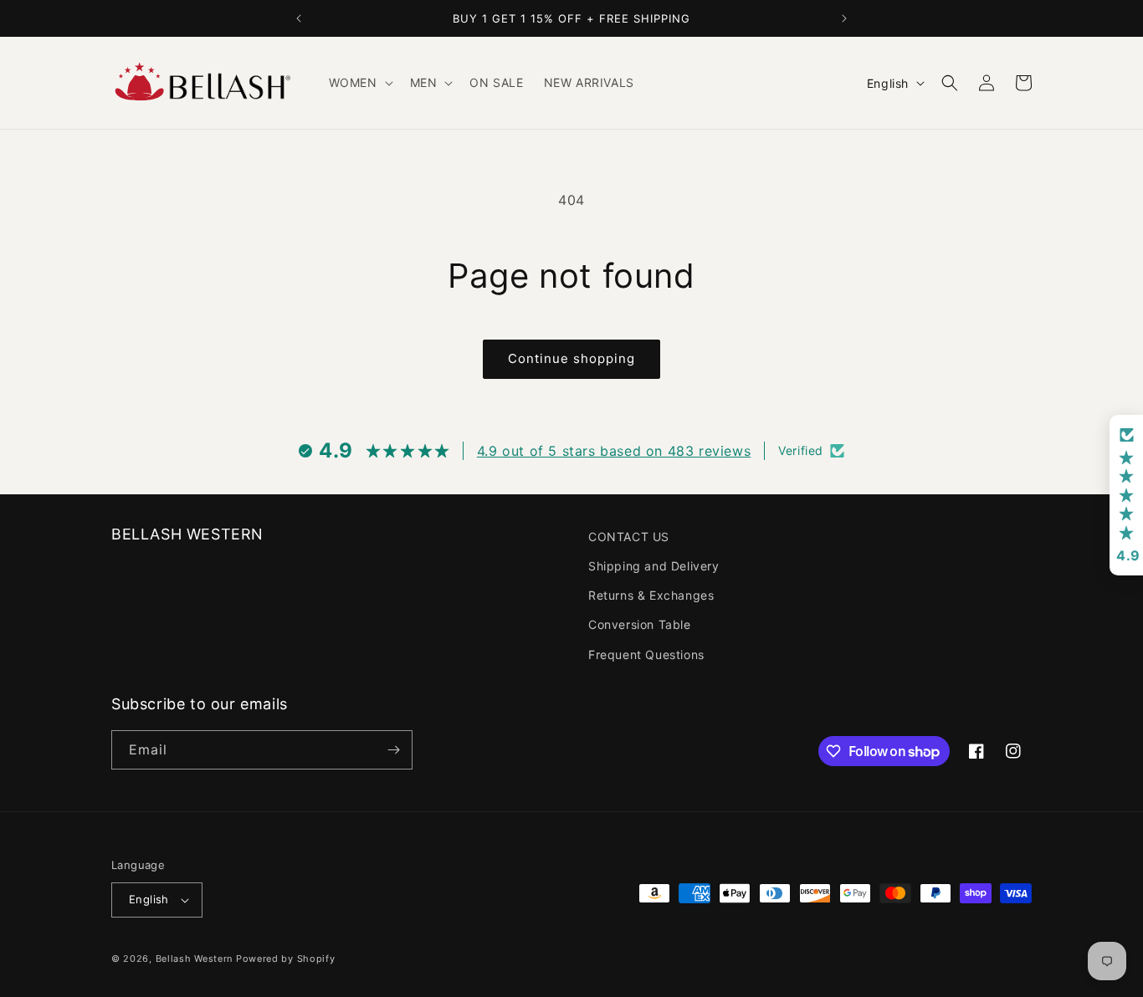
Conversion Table (639, 624)
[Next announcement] (844, 18)
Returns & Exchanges (651, 595)
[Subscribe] (393, 749)
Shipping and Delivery (654, 566)
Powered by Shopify (286, 958)
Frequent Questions (646, 654)
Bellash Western (194, 958)
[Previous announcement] (298, 18)
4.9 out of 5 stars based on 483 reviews (614, 450)
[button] (359, 82)
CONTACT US (628, 536)
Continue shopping (571, 358)
